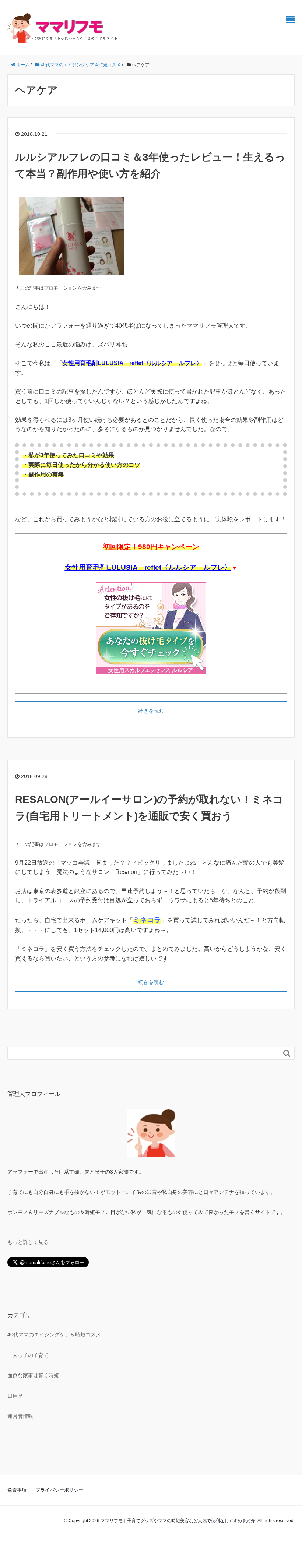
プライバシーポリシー (59, 1490)
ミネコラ (147, 920)
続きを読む (151, 711)
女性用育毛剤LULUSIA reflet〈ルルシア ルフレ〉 (132, 363)
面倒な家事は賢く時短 (33, 1375)
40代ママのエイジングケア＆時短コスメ (54, 1334)
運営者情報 (20, 1416)
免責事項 (17, 1490)
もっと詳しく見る (28, 1242)
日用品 (15, 1396)
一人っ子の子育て (28, 1355)
